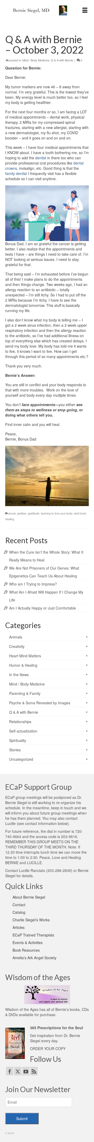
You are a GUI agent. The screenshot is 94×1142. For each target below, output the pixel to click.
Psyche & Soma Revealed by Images (39, 702)
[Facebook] (9, 1071)
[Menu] (84, 10)
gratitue (21, 513)
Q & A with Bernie (62, 60)
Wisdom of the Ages (21, 1009)
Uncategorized (21, 759)
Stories (15, 749)
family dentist (16, 173)
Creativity (17, 646)
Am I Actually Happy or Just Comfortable (42, 608)
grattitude (33, 513)
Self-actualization (23, 731)
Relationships (20, 721)
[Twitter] (17, 1071)
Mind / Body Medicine (35, 60)
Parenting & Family (24, 693)
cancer (12, 513)
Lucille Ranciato (32, 870)
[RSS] (34, 1071)
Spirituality (17, 740)
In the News (19, 674)
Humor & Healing (23, 665)
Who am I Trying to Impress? (33, 584)
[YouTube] (26, 1071)
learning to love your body (56, 513)
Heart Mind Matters (25, 655)
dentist (40, 157)
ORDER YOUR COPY (48, 1048)
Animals (15, 637)
